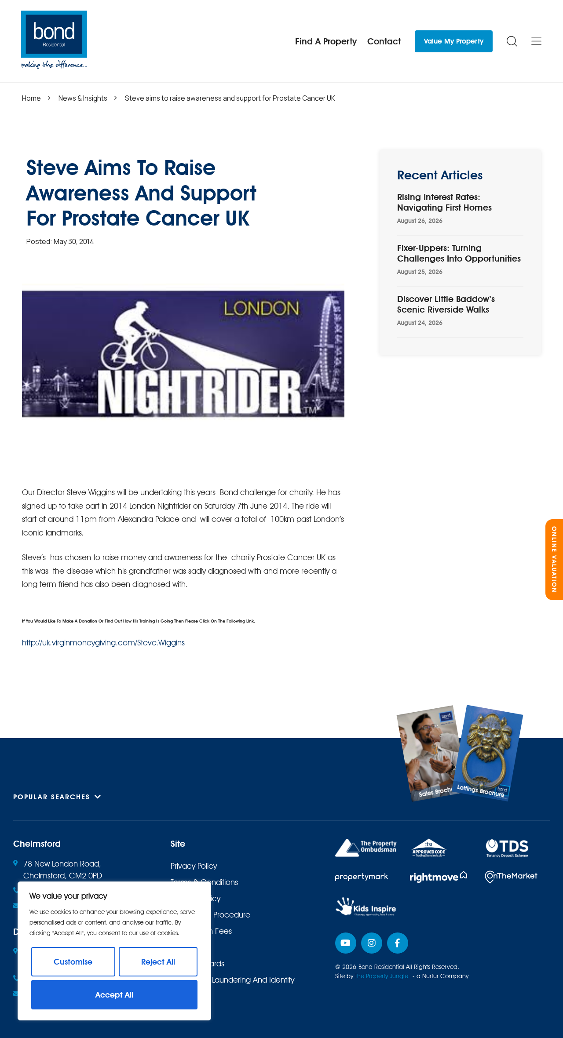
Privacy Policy (194, 865)
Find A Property (326, 41)
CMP (179, 947)
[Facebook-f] (397, 943)
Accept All (114, 994)
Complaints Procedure (210, 914)
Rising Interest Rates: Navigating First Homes (444, 202)
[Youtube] (345, 943)
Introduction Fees (201, 931)
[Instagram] (371, 943)
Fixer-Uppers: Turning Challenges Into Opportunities (459, 253)
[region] (114, 950)
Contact (384, 41)
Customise (73, 961)
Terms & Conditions (204, 882)
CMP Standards (197, 963)
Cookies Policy (195, 898)
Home (31, 98)
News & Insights (82, 98)
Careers (185, 1008)
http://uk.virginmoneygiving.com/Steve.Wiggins (103, 642)
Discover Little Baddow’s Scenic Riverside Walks (446, 304)
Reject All (158, 961)
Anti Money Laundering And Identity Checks (232, 985)
